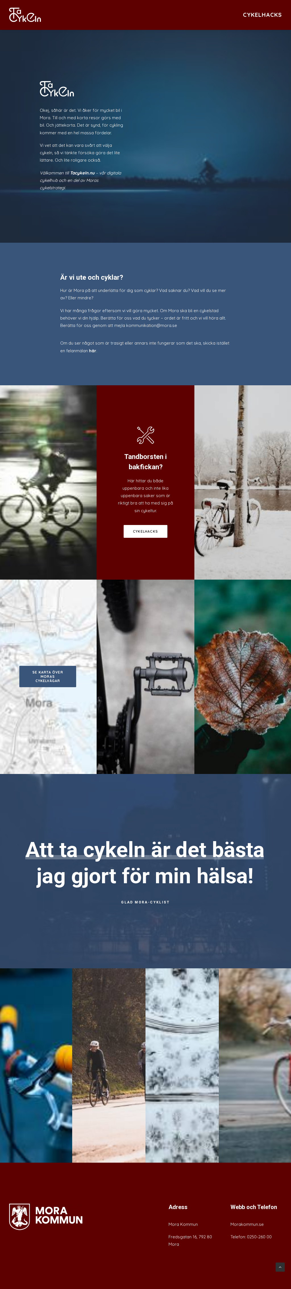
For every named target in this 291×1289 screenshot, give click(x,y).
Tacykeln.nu (82, 173)
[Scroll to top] (280, 1266)
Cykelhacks (262, 14)
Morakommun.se (247, 1224)
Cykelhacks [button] (145, 531)
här (92, 350)
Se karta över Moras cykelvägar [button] (48, 676)
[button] (45, 1217)
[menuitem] (262, 15)
